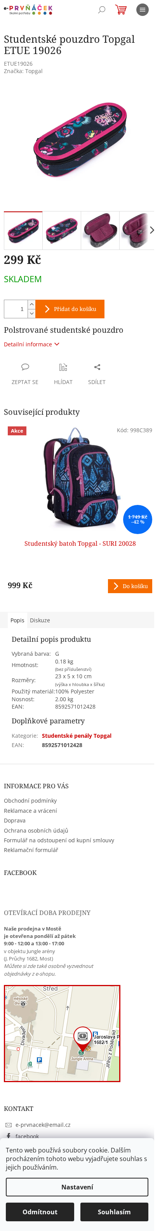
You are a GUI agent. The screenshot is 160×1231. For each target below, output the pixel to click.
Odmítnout (40, 1212)
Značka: (23, 71)
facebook (27, 1136)
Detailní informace (28, 344)
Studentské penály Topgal (76, 735)
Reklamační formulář (31, 850)
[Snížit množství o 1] (31, 313)
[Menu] (142, 9)
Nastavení (77, 1187)
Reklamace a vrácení (30, 810)
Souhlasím (114, 1212)
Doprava (15, 820)
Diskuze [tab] (40, 620)
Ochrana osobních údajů (36, 830)
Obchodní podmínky (30, 800)
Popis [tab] (17, 620)
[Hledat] (102, 9)
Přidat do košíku (75, 309)
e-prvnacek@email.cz (43, 1124)
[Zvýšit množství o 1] (31, 304)
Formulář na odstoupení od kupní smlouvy (59, 840)
